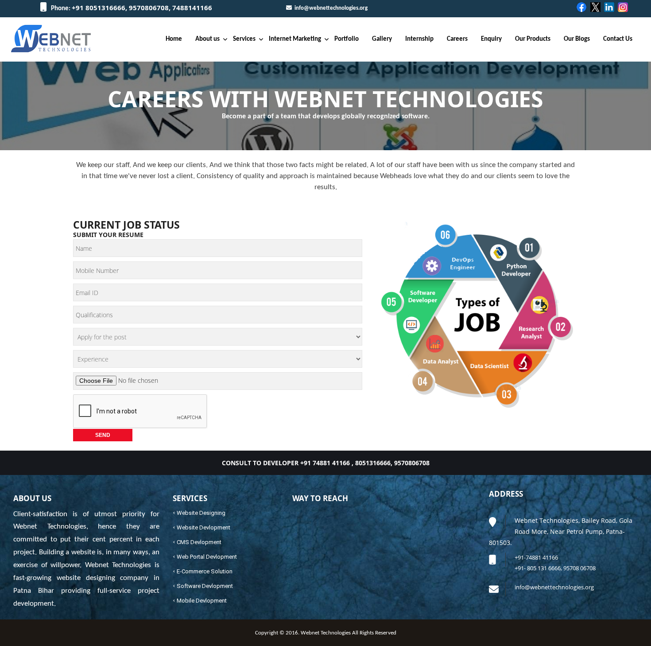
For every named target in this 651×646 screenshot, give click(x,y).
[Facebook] (582, 7)
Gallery (382, 39)
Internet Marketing (295, 39)
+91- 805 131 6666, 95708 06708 (555, 568)
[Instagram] (623, 7)
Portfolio (346, 39)
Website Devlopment (203, 527)
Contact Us (617, 39)
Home (174, 39)
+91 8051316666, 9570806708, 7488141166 (142, 7)
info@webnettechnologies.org (330, 8)
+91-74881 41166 (536, 557)
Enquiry (491, 39)
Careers (457, 39)
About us (207, 39)
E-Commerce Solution (204, 571)
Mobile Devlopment (202, 600)
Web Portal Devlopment (207, 556)
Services (244, 39)
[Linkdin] (609, 7)
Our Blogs (577, 39)
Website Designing (201, 513)
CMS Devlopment (199, 542)
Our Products (532, 39)
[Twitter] (595, 7)
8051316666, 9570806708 (392, 463)
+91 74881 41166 (325, 463)
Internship (419, 39)
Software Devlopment (205, 586)
